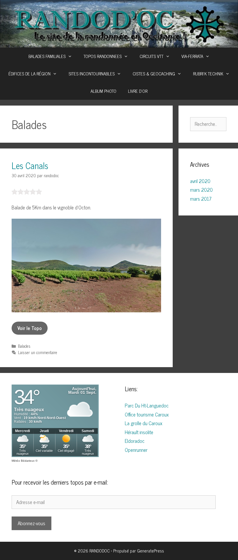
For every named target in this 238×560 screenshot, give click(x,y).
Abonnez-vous (31, 523)
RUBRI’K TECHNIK (208, 73)
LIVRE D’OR (137, 91)
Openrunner (136, 450)
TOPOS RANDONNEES (103, 56)
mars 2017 (201, 199)
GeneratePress (150, 550)
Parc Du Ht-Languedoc (147, 405)
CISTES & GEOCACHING (154, 73)
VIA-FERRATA (192, 56)
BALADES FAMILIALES (47, 56)
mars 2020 (201, 190)
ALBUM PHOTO (103, 91)
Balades (24, 345)
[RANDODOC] (119, 23)
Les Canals (30, 165)
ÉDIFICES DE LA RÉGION (29, 73)
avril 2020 (200, 181)
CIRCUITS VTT (151, 56)
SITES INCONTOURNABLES (91, 73)
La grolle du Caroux (143, 423)
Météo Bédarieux (23, 460)
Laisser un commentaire (37, 352)
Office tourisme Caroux (147, 414)
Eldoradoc (135, 441)
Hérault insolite (139, 432)
